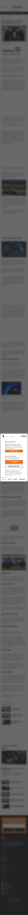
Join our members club (14, 462)
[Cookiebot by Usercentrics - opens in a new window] (21, 436)
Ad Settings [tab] (22, 479)
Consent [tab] (3, 479)
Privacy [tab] (10, 479)
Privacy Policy (10, 475)
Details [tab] (15, 479)
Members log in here (14, 466)
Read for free (14, 451)
